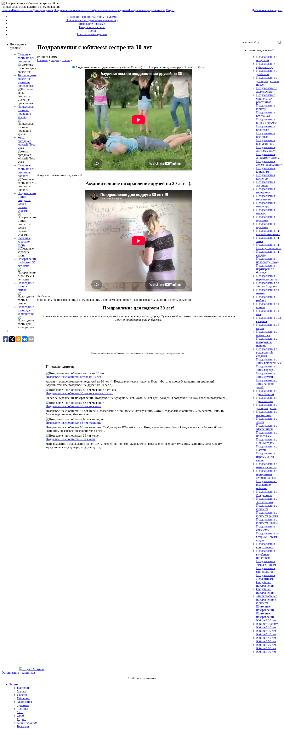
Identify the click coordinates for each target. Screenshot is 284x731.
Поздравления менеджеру (265, 190)
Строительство (27, 722)
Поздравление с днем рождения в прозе (267, 81)
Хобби (21, 715)
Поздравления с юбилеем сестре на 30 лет (73, 376)
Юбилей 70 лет (266, 644)
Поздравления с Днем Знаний (266, 392)
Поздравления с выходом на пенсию (266, 342)
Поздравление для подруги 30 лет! (171, 67)
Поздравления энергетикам (265, 576)
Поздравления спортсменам (265, 545)
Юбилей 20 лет (266, 627)
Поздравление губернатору (265, 65)
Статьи (28, 10)
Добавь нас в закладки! (267, 10)
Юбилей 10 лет (266, 620)
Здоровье (23, 705)
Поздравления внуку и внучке (266, 121)
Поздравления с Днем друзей (266, 375)
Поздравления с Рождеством (266, 493)
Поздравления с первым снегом (266, 465)
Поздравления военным (265, 135)
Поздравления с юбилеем (266, 507)
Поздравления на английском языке (268, 232)
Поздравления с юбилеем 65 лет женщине (73, 422)
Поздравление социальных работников (265, 98)
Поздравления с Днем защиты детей (266, 384)
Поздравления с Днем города (266, 368)
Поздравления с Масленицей (266, 427)
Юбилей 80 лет (266, 648)
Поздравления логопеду (265, 183)
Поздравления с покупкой (266, 58)
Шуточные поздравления (265, 608)
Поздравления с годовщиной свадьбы (266, 352)
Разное (13, 684)
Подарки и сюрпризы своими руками (92, 16)
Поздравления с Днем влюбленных (268, 361)
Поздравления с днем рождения (266, 406)
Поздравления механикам (265, 197)
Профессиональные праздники (108, 10)
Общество (23, 698)
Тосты (92, 30)
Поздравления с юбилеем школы (267, 521)
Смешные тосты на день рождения (27, 58)
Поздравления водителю (265, 128)
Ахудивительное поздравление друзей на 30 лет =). (109, 67)
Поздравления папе (92, 27)
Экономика (24, 701)
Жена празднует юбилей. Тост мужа (26, 143)
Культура (23, 726)
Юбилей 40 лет (266, 634)
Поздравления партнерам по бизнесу (265, 269)
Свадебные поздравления (265, 583)
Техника (22, 708)
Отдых (21, 719)
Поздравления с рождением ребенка (266, 485)
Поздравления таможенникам (266, 563)
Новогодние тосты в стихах (26, 286)
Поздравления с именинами (266, 413)
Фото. (202, 67)
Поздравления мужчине (265, 218)
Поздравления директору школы (268, 156)
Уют (20, 712)
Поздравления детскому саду (265, 149)
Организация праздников (18, 672)
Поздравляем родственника (147, 10)
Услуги (21, 691)
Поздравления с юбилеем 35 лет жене (27, 262)
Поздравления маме (92, 23)
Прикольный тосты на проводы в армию (26, 112)
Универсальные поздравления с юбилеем (266, 599)
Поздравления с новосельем (266, 434)
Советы (22, 694)
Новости (17, 10)
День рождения (43, 10)
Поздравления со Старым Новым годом (267, 537)
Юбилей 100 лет (267, 623)
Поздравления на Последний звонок (268, 246)
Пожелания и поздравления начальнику (92, 20)
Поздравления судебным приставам (265, 554)
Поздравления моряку (265, 211)
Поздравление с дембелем (266, 72)
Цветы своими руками (92, 34)
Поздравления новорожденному (267, 260)
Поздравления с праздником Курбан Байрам (266, 474)
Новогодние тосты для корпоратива (26, 310)
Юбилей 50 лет (266, 637)
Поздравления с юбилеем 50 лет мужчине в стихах (79, 393)
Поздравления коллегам (265, 176)
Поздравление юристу (265, 107)
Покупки (23, 687)
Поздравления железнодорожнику (269, 162)
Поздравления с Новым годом (266, 441)
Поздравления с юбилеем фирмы (267, 514)
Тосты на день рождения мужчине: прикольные (27, 80)
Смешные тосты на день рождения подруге (27, 170)
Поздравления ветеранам (265, 114)
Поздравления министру (265, 204)
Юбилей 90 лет (266, 651)
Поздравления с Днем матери (266, 399)
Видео (170, 10)
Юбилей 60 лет (266, 641)
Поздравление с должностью (266, 89)
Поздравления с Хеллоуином (266, 500)
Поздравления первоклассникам (267, 277)
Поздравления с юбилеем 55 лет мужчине (73, 406)
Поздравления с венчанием (266, 333)
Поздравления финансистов (265, 570)
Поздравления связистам (265, 528)
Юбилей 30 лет (266, 630)
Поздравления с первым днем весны (266, 457)
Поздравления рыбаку (265, 298)
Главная (7, 10)
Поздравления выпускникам (265, 142)
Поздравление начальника (71, 10)
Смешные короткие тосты (24, 241)
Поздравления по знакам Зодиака (267, 284)
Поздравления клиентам (265, 169)
